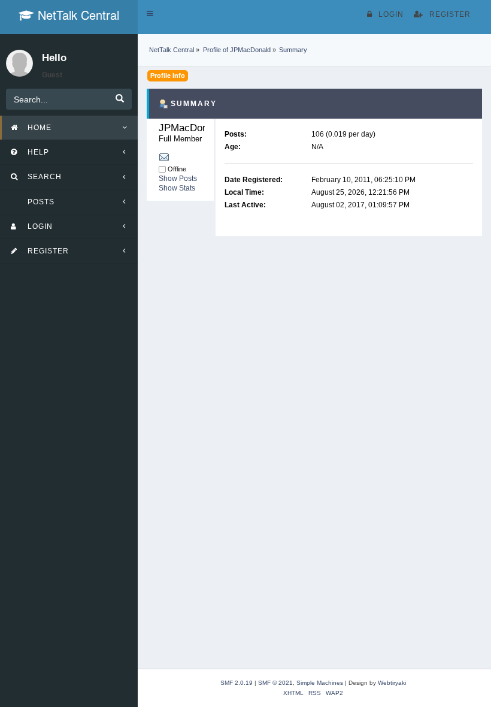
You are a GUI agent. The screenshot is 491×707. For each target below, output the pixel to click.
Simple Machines (319, 682)
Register (450, 14)
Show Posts (178, 178)
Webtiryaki (392, 682)
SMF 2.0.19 (236, 682)
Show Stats (177, 188)
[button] (150, 14)
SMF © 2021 (275, 682)
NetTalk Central (76, 14)
